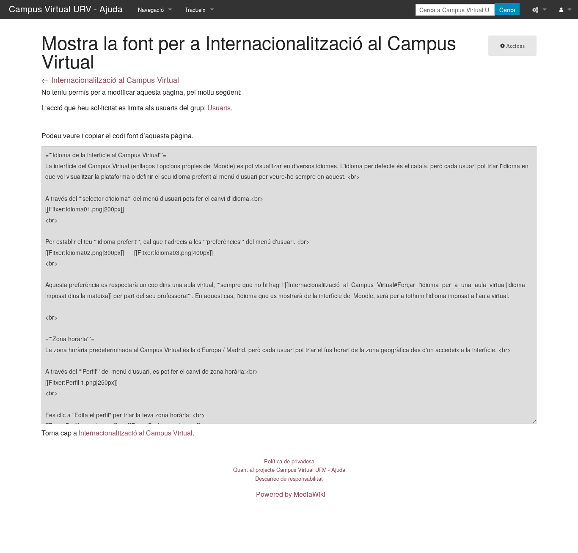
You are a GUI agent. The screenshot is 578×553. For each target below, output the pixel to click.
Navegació (151, 9)
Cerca (507, 9)
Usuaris (219, 107)
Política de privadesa (289, 461)
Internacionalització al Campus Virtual (115, 79)
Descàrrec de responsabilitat (289, 478)
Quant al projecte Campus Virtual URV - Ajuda (289, 469)
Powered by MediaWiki (290, 494)
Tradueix (195, 9)
